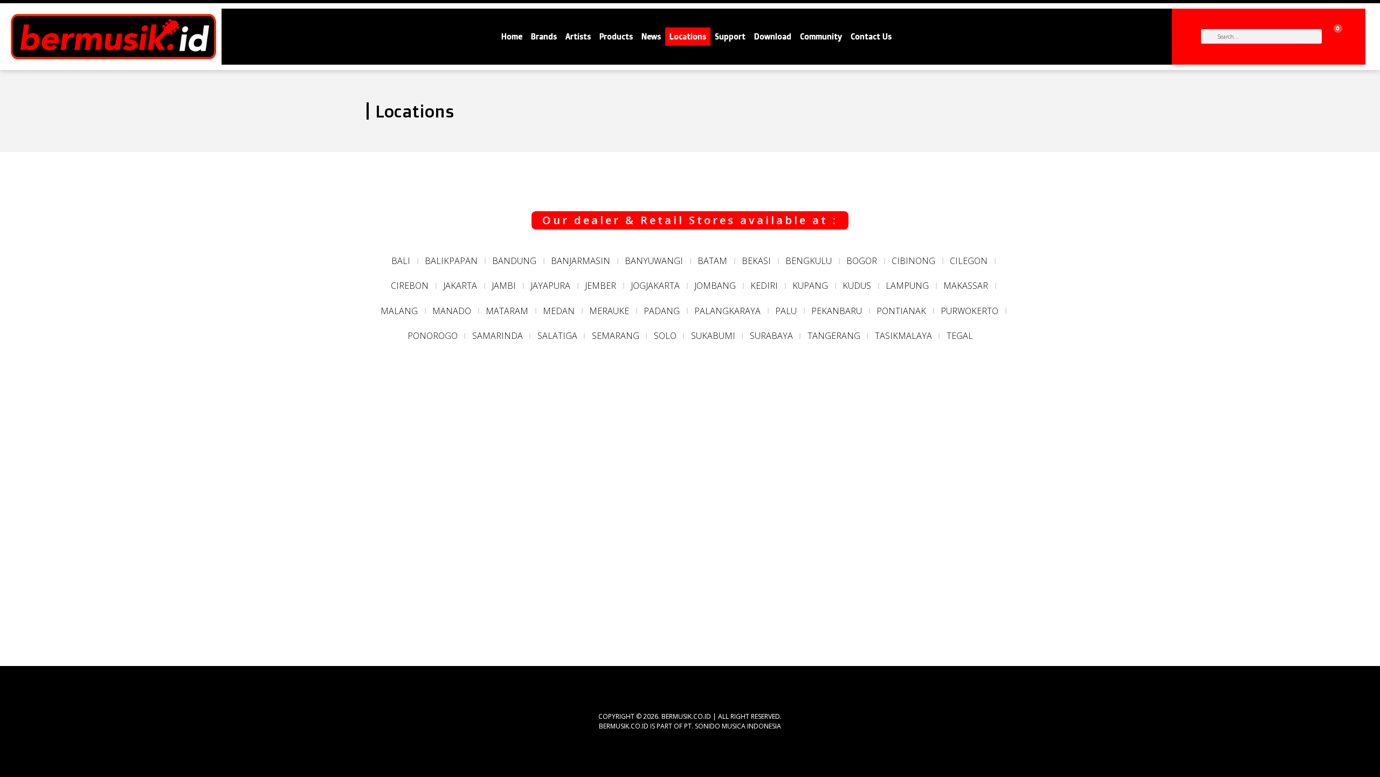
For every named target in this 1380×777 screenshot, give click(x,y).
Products (616, 36)
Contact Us (871, 36)
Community (821, 36)
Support (730, 36)
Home (511, 36)
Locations (688, 36)
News (651, 36)
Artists (578, 36)
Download (772, 36)
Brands (544, 36)
